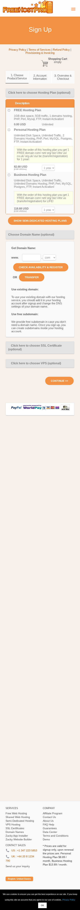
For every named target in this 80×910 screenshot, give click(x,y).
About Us (48, 820)
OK (42, 905)
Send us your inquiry (18, 866)
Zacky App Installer (17, 835)
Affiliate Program (52, 813)
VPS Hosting (13, 824)
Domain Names (15, 831)
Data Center (50, 831)
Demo (46, 839)
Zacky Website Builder (19, 839)
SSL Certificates (15, 828)
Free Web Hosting (16, 813)
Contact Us (49, 817)
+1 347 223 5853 (27, 850)
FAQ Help (48, 824)
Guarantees (50, 828)
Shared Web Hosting (18, 817)
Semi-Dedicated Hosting (20, 820)
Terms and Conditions (55, 835)
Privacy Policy (68, 900)
